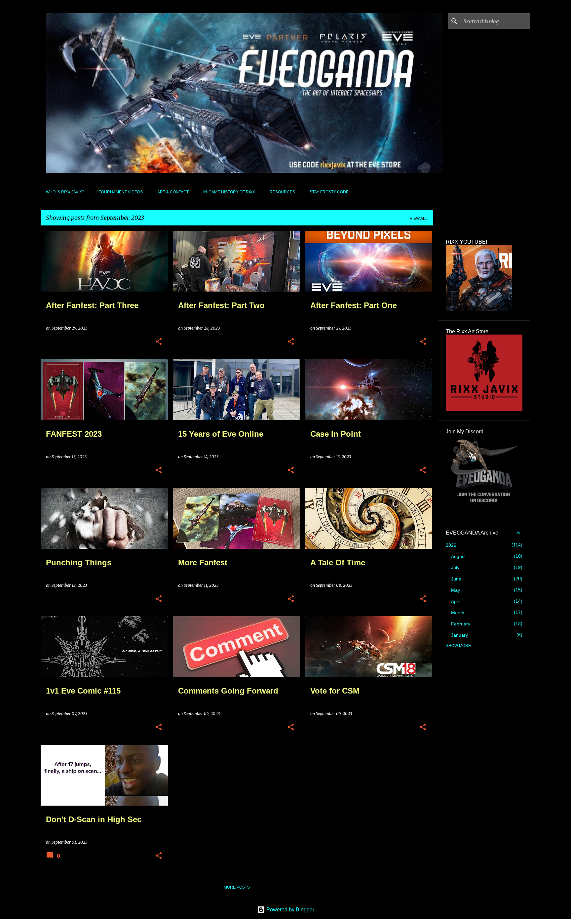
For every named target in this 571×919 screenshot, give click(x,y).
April (455, 601)
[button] (159, 342)
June (456, 578)
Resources (282, 192)
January (459, 635)
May (455, 590)
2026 (451, 545)
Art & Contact (173, 192)
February (460, 623)
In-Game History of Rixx (229, 192)
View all (419, 218)
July (455, 567)
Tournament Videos (121, 192)
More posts (237, 887)
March (457, 612)
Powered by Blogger (289, 909)
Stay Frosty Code (329, 192)
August (458, 556)
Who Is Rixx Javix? (65, 192)
